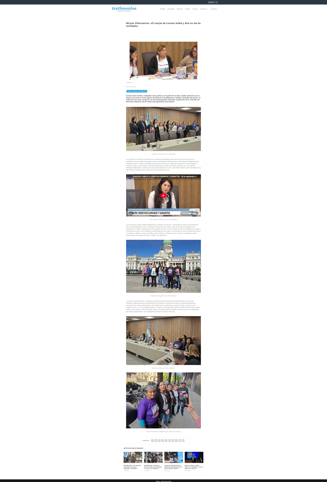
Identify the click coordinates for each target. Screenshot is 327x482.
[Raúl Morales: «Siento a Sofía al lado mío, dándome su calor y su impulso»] (153, 457)
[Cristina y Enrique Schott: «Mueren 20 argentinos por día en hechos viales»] (173, 457)
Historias (179, 9)
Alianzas (195, 9)
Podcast (187, 9)
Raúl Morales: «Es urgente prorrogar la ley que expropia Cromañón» (132, 467)
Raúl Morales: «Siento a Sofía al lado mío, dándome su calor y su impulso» (153, 467)
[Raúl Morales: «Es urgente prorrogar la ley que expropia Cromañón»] (133, 457)
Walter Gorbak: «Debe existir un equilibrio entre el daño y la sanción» (194, 467)
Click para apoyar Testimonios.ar (136, 91)
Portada (162, 9)
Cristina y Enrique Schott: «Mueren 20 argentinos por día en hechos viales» (173, 467)
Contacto (214, 9)
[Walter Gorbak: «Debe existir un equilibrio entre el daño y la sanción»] (194, 457)
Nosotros (203, 9)
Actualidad (171, 9)
